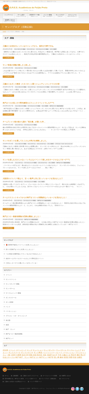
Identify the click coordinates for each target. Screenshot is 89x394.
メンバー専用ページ (36, 381)
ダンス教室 (53, 49)
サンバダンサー (50, 350)
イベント (9, 275)
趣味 (61, 357)
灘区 (78, 355)
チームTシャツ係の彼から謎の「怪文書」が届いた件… (24, 122)
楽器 (7, 325)
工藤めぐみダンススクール (30, 375)
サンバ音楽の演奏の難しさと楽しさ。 (17, 65)
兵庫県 (18, 355)
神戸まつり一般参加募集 (56, 106)
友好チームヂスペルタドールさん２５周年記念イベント (25, 258)
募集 (31, 355)
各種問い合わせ (66, 375)
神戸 (17, 357)
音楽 (75, 357)
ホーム (7, 375)
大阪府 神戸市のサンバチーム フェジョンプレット (42, 388)
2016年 (5, 350)
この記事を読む (8, 57)
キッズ (29, 350)
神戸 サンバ (10, 329)
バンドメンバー (49, 352)
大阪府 (49, 355)
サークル (70, 350)
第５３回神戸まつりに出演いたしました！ (20, 249)
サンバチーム (30, 49)
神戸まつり (34, 357)
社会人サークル (9, 357)
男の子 (83, 355)
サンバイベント (11, 279)
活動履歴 (15, 375)
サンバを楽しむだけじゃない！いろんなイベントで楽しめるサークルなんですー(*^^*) (36, 160)
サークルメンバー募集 (42, 49)
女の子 (54, 355)
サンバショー (38, 350)
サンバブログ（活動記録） (49, 378)
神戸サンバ (9, 338)
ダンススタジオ (27, 352)
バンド (8, 307)
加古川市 (25, 355)
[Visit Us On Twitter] (77, 390)
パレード (58, 352)
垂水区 (39, 355)
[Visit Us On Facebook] (81, 390)
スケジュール (65, 378)
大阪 (44, 355)
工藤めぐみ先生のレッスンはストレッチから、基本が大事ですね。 (29, 46)
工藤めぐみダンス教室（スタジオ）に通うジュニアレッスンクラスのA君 (31, 84)
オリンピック (21, 350)
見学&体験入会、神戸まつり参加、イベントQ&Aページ (21, 378)
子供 (59, 355)
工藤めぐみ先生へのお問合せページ (15, 381)
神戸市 (51, 357)
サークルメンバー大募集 (50, 375)
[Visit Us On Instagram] (73, 390)
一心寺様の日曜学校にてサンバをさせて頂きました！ (24, 254)
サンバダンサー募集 (20, 49)
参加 (35, 355)
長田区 (66, 357)
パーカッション (11, 311)
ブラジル (78, 352)
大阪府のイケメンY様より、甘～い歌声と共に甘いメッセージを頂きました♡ (33, 178)
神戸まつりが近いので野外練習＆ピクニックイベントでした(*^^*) (28, 103)
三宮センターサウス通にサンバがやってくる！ (22, 263)
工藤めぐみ (66, 355)
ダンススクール (55, 87)
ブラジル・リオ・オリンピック (63, 143)
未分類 (8, 320)
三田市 (13, 355)
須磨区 (79, 357)
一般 (8, 355)
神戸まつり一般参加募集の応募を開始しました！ (22, 216)
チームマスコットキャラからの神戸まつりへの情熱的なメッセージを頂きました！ (35, 197)
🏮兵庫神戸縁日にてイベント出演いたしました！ (23, 245)
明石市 (73, 355)
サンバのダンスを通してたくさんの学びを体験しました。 (25, 141)
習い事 (56, 357)
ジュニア (77, 350)
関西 (71, 357)
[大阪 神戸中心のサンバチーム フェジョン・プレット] (25, 8)
